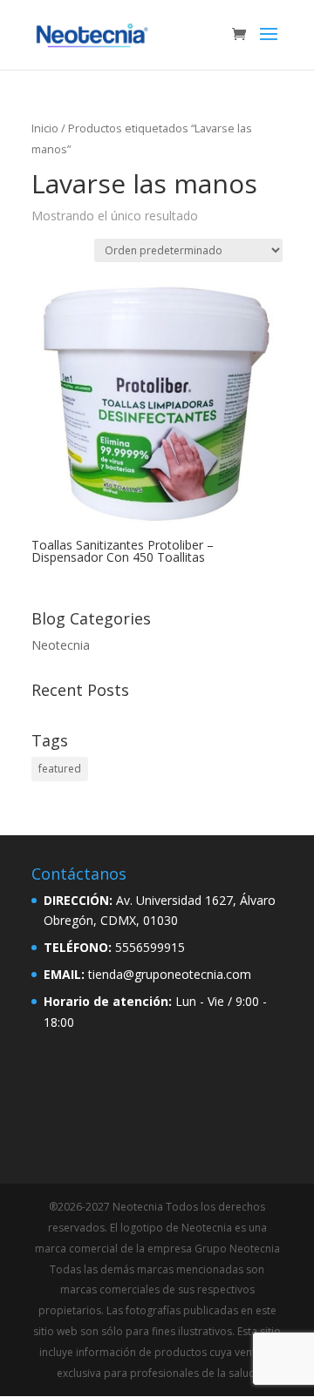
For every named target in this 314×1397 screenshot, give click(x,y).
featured (59, 768)
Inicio (44, 128)
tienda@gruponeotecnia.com (169, 974)
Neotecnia (60, 645)
